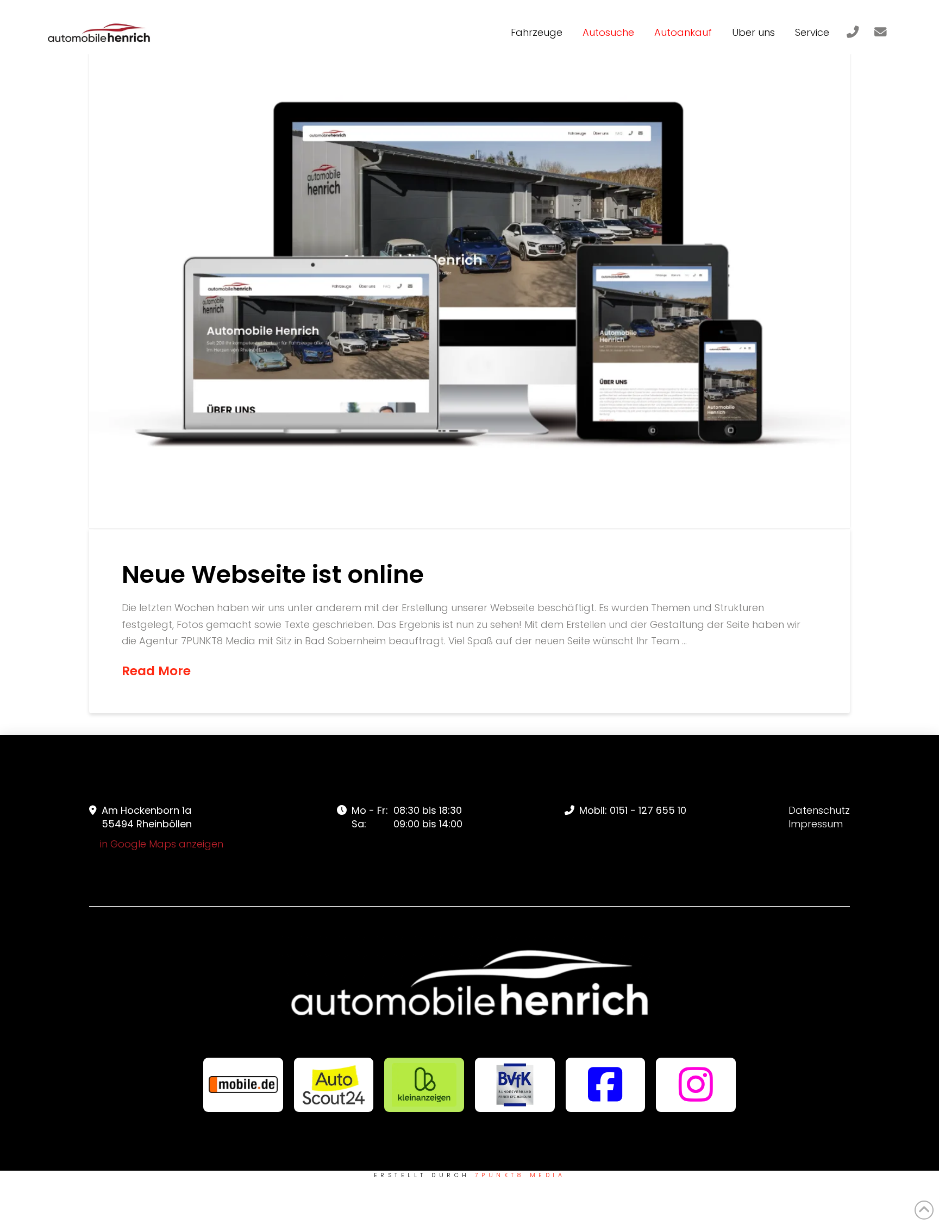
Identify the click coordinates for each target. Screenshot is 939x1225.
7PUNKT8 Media (520, 1175)
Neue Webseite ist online (273, 574)
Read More (156, 671)
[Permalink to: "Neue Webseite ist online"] (469, 275)
